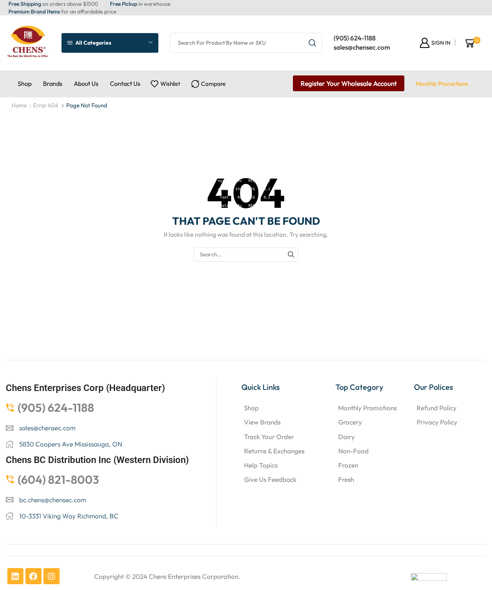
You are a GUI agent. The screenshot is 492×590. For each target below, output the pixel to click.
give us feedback (270, 479)
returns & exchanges (274, 451)
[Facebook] (33, 576)
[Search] (291, 254)
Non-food (353, 451)
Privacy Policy (437, 422)
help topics (261, 465)
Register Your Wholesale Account (349, 83)
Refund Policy (437, 408)
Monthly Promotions (442, 83)
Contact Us (125, 83)
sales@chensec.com (362, 47)
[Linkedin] (15, 576)
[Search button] (312, 42)
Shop (25, 83)
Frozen (348, 465)
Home (19, 105)
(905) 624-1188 (355, 38)
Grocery (350, 422)
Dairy (346, 437)
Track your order (269, 437)
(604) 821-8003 (58, 479)
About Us (86, 83)
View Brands (262, 422)
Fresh (346, 479)
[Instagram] (51, 576)
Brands (52, 83)
